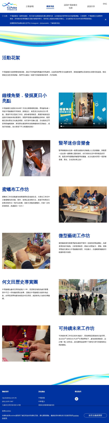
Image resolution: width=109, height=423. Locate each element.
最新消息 (50, 6)
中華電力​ (41, 401)
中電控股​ (41, 398)
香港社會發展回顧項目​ (46, 405)
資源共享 (91, 6)
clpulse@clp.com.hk (9, 398)
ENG (105, 3)
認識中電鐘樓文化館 (70, 6)
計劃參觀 (30, 6)
